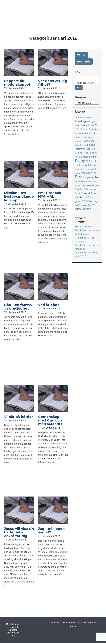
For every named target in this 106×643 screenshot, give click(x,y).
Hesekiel (87, 152)
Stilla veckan (90, 189)
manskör (85, 172)
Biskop (84, 125)
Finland (91, 144)
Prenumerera (68, 622)
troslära (87, 201)
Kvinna (91, 165)
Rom (86, 181)
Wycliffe (87, 205)
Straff (77, 193)
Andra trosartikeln (83, 117)
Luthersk (89, 169)
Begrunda (83, 61)
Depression (91, 133)
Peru (79, 177)
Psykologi (89, 177)
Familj (78, 137)
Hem (53, 622)
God (93, 148)
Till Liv (7, 88)
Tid (77, 197)
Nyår (93, 172)
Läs (58, 622)
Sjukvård (79, 189)
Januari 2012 (19, 88)
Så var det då (88, 193)
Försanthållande (82, 148)
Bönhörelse (81, 129)
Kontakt (74, 626)
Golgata (78, 152)
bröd (90, 125)
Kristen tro (81, 165)
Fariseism (88, 140)
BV (95, 125)
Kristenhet (93, 161)
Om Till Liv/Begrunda (87, 622)
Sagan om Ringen (90, 185)
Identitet (92, 156)
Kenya (81, 160)
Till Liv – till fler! (83, 226)
